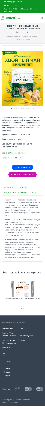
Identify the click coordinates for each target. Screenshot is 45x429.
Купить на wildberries (22, 175)
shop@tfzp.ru (7, 347)
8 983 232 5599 (16, 329)
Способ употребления (15, 193)
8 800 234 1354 (12, 5)
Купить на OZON (22, 167)
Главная (6, 368)
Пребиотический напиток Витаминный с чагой (22, 299)
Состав (23, 187)
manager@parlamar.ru (14, 2)
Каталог (6, 372)
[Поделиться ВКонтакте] (15, 158)
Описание (9, 187)
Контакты (7, 376)
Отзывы (36, 193)
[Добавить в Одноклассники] (21, 158)
